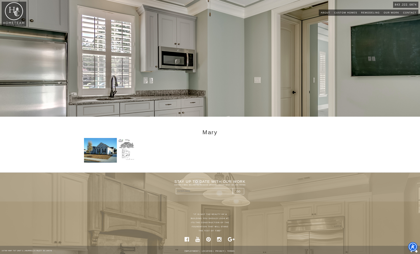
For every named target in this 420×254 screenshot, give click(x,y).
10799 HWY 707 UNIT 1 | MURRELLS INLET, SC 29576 (27, 251)
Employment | (192, 251)
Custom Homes (345, 12)
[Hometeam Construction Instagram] (219, 241)
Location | (208, 251)
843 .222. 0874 (406, 4)
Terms (230, 251)
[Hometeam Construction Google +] (231, 241)
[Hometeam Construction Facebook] (186, 241)
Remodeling (370, 12)
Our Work (391, 12)
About (325, 12)
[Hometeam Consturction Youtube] (197, 241)
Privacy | (220, 251)
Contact (409, 12)
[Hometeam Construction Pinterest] (208, 241)
